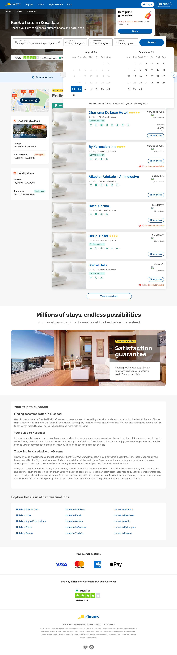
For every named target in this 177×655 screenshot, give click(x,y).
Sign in (135, 31)
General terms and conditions (74, 624)
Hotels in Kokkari (123, 533)
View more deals (109, 296)
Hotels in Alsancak (124, 509)
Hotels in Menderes (124, 515)
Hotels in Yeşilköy (75, 533)
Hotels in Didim (24, 527)
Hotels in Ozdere (74, 521)
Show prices (156, 161)
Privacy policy (109, 624)
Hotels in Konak (73, 515)
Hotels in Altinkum (75, 509)
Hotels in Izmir (23, 515)
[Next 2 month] (174, 75)
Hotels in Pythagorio (125, 527)
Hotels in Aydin (122, 521)
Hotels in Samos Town (27, 509)
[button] (59, 42)
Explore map (28, 100)
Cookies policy (95, 624)
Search (151, 42)
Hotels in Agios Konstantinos (31, 521)
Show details (155, 135)
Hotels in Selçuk (24, 533)
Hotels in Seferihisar (76, 527)
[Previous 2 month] (63, 75)
